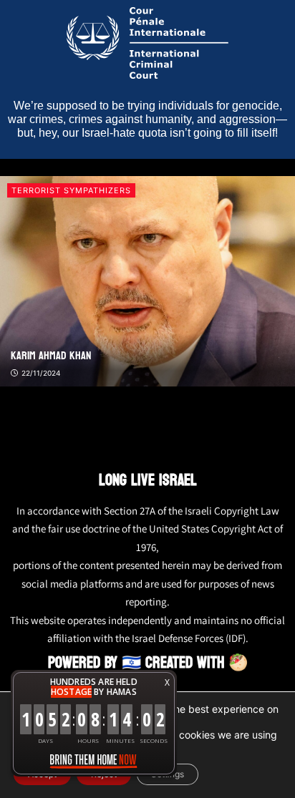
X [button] (167, 682)
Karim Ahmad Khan (51, 355)
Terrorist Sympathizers (71, 190)
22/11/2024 (39, 373)
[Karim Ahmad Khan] (147, 281)
